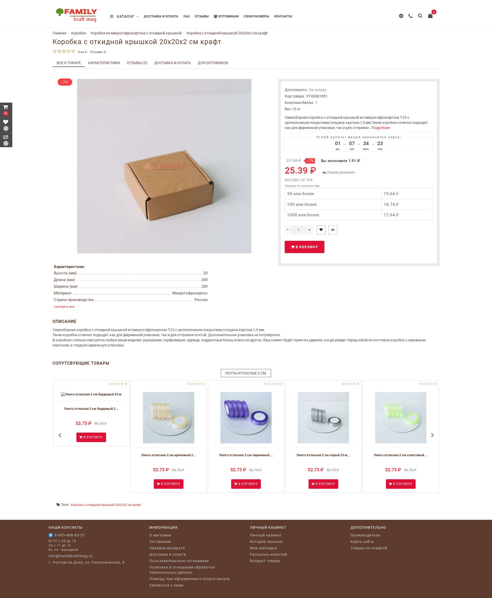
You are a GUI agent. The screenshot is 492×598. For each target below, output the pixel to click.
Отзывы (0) (137, 63)
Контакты (283, 16)
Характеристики (104, 63)
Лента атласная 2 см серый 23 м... (323, 455)
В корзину (306, 247)
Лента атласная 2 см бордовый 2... (91, 409)
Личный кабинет (266, 535)
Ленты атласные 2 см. (246, 373)
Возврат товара (265, 561)
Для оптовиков (213, 63)
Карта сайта (362, 542)
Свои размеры (256, 16)
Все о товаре (69, 63)
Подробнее (381, 128)
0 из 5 (81, 52)
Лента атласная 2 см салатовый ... (401, 455)
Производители (365, 535)
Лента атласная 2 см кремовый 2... (168, 455)
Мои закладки (263, 548)
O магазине (160, 535)
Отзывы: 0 (98, 52)
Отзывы (202, 16)
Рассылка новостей (268, 554)
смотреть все (64, 306)
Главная (59, 33)
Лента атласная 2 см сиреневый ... (246, 455)
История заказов (266, 542)
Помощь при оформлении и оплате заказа (189, 579)
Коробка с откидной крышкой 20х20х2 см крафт (106, 505)
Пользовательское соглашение (179, 561)
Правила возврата (167, 548)
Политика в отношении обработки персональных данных (182, 569)
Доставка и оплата (161, 16)
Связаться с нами (166, 585)
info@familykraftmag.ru (71, 556)
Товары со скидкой (369, 548)
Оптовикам (228, 16)
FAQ (186, 16)
